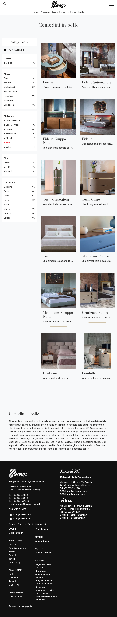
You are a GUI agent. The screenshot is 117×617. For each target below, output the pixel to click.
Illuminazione (15, 597)
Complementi (41, 529)
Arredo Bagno (15, 563)
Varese (7, 218)
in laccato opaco (12, 125)
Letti (11, 574)
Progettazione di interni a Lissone (43, 582)
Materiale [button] (9, 116)
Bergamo (8, 187)
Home (35, 12)
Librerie (12, 545)
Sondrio (7, 213)
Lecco (7, 196)
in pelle (7, 142)
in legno (8, 129)
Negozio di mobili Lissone (44, 566)
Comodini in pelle (77, 12)
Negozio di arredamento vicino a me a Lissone (45, 590)
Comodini (63, 12)
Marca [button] (7, 74)
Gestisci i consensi (37, 524)
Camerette (14, 585)
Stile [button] (6, 158)
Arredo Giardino (43, 553)
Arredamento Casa (48, 12)
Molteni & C (9, 87)
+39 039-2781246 (20, 501)
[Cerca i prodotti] (5, 4)
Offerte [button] (7, 58)
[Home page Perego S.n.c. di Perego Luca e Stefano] (58, 4)
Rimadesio (9, 96)
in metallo (8, 138)
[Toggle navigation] (111, 4)
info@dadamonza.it (76, 494)
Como (6, 191)
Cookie (21, 524)
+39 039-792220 (20, 495)
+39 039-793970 (20, 498)
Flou (6, 78)
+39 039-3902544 (72, 488)
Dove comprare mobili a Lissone (46, 598)
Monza (7, 209)
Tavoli (12, 559)
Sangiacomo (10, 105)
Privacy (12, 524)
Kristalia (7, 83)
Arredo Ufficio (42, 541)
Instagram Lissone (22, 514)
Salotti (12, 555)
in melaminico (10, 134)
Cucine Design (16, 533)
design (7, 167)
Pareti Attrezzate (17, 548)
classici (7, 162)
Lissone (7, 200)
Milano (7, 204)
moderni (8, 171)
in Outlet (8, 63)
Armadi (12, 581)
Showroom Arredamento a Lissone (42, 574)
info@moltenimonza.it (77, 491)
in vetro (7, 147)
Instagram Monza (21, 518)
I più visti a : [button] (10, 182)
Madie (12, 552)
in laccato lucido (12, 120)
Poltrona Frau (10, 91)
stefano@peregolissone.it (28, 504)
